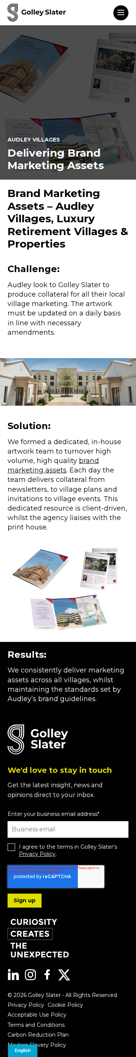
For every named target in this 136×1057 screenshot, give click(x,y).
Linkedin (13, 974)
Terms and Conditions (36, 1025)
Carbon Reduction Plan (38, 1034)
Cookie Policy (65, 1005)
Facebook (47, 974)
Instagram (30, 974)
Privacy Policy (37, 854)
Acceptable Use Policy (37, 1014)
